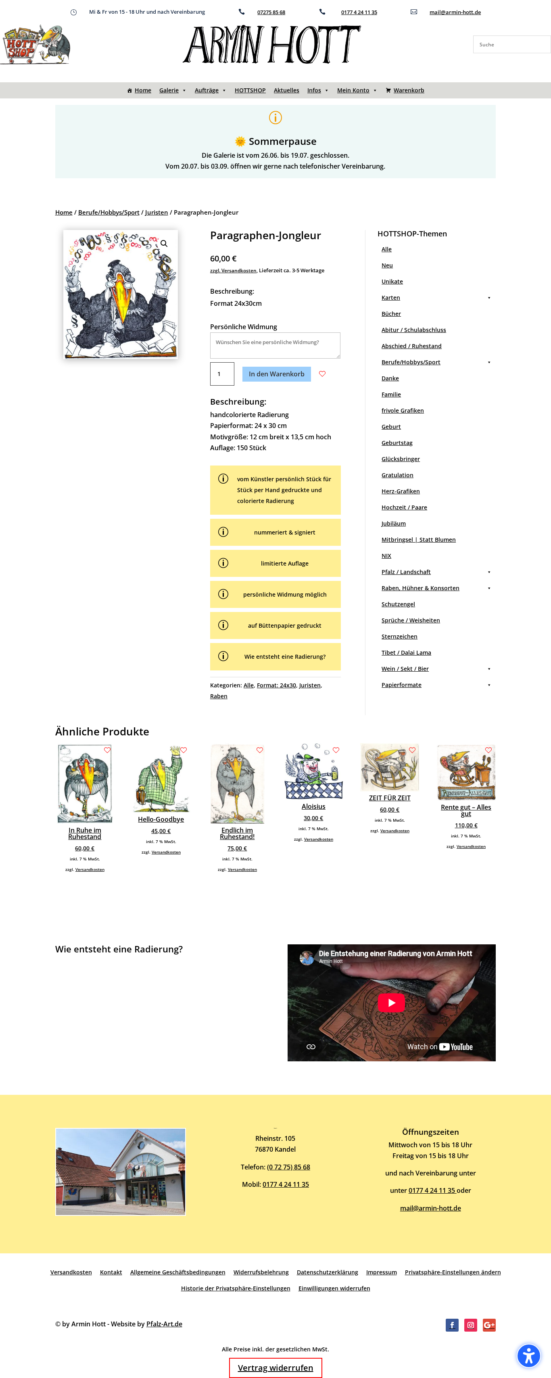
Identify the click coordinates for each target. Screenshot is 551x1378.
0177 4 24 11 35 (359, 12)
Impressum (381, 1272)
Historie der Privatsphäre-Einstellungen (235, 1288)
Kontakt (111, 1272)
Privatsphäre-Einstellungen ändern (453, 1272)
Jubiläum (394, 523)
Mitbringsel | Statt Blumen (419, 539)
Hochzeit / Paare (404, 507)
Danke (390, 378)
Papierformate (402, 685)
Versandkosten (89, 869)
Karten (391, 297)
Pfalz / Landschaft (406, 572)
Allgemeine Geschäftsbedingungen (177, 1272)
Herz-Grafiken (401, 491)
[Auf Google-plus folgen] (489, 1325)
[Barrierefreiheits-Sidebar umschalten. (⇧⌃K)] (529, 1356)
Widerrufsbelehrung (261, 1272)
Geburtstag (397, 443)
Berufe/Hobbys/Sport (109, 212)
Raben (218, 696)
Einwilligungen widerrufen (334, 1288)
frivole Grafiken (403, 410)
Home (143, 90)
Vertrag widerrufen (275, 1367)
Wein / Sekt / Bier (405, 668)
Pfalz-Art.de (164, 1324)
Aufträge (207, 90)
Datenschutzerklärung (327, 1272)
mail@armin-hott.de (455, 12)
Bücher (391, 313)
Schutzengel (398, 604)
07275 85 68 (271, 12)
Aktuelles (286, 90)
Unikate (392, 281)
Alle (249, 685)
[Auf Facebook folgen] (452, 1325)
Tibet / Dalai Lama (406, 652)
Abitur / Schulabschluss (414, 330)
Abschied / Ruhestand (412, 346)
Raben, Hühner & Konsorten (420, 588)
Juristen (156, 212)
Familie (391, 394)
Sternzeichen (399, 636)
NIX (386, 556)
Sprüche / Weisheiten (411, 620)
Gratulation (397, 475)
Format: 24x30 (276, 685)
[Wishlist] (322, 374)
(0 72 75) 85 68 (288, 1167)
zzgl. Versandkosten (233, 270)
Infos (314, 90)
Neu (387, 265)
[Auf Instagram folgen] (470, 1325)
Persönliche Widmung (243, 326)
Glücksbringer (401, 459)
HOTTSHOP (250, 90)
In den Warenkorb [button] (277, 374)
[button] (164, 243)
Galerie (169, 90)
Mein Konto (353, 90)
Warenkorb (409, 90)
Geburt (391, 426)
